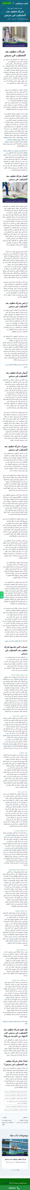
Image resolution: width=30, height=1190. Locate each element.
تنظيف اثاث (23, 141)
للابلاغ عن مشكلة (7, 3)
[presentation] (15, 1147)
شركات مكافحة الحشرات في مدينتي (17, 848)
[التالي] (4, 1154)
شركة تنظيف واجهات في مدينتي (15, 1159)
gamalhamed (21, 19)
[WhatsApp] (2, 593)
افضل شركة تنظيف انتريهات (17, 938)
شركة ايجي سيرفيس (19, 150)
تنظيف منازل (10, 8)
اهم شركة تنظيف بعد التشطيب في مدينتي (16, 1106)
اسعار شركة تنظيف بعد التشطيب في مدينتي (16, 1095)
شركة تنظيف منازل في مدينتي (13, 641)
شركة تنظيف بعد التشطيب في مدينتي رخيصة (16, 1109)
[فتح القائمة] (13, 3)
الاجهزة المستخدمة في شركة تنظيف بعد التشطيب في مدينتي (17, 1102)
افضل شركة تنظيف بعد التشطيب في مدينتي (16, 1098)
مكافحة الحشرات (10, 835)
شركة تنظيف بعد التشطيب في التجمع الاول (7, 1121)
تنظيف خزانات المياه (11, 744)
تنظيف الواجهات (11, 139)
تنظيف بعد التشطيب (18, 8)
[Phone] (2, 597)
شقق (18, 139)
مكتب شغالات (8, 141)
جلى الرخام (13, 802)
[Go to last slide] (25, 1154)
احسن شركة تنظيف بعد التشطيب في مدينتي (16, 1091)
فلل (22, 139)
